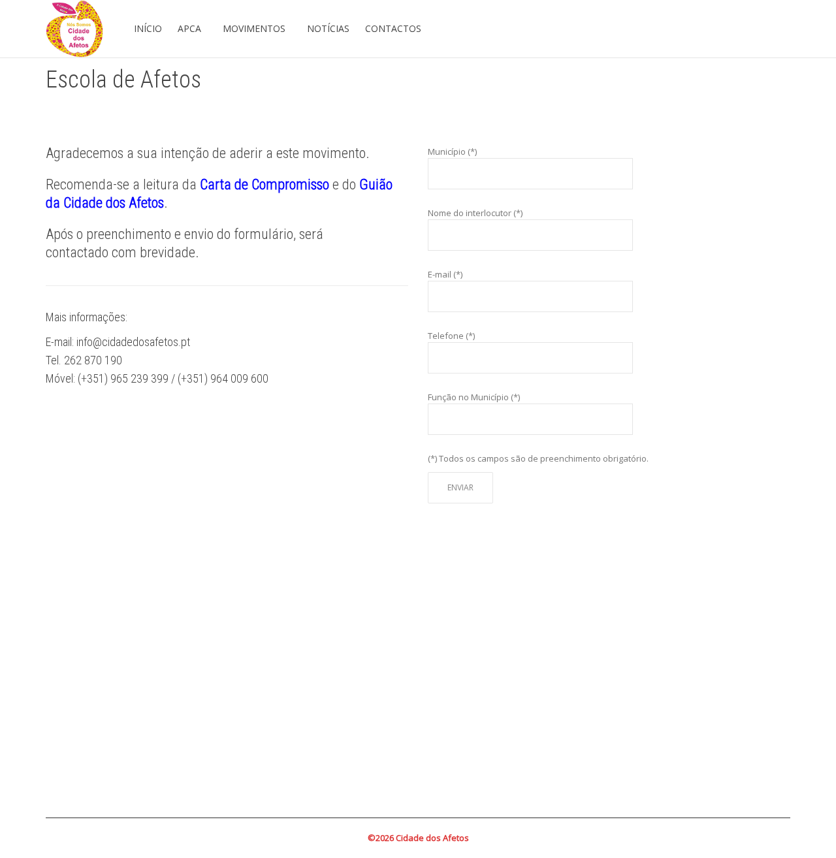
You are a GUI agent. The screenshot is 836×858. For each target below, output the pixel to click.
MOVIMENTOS (255, 28)
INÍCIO (148, 28)
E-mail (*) (445, 274)
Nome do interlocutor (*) (475, 213)
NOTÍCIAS (328, 28)
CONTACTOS (393, 28)
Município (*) (452, 151)
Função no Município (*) (474, 397)
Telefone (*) (451, 336)
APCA (191, 28)
